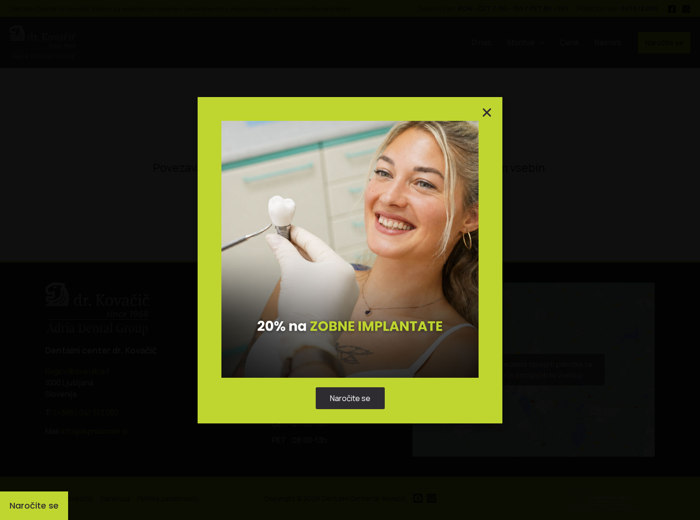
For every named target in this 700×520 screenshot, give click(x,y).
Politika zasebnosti (345, 309)
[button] (461, 210)
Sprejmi (291, 288)
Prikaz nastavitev (409, 288)
